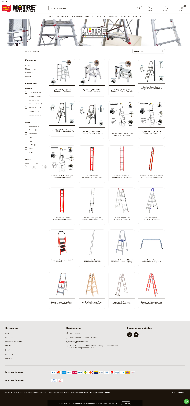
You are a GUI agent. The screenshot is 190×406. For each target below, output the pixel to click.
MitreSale (101, 16)
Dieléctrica (29, 73)
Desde (27, 163)
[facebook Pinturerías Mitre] (6, 2)
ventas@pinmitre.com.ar (78, 342)
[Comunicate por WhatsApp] (186, 401)
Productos (62, 16)
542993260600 (75, 333)
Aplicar (45, 167)
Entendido (126, 403)
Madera (28, 76)
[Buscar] (139, 8)
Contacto (137, 16)
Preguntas (125, 16)
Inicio (51, 16)
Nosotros (113, 16)
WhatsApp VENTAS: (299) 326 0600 (83, 337)
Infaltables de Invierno (82, 16)
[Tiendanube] (178, 393)
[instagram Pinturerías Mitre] (3, 2)
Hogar (27, 65)
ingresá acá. (83, 392)
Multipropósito (30, 69)
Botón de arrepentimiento (100, 392)
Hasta (36, 163)
